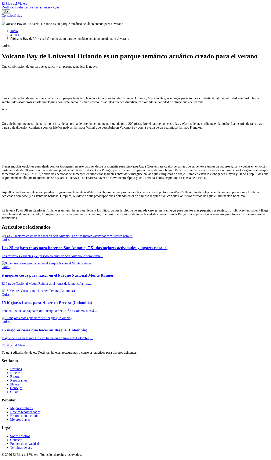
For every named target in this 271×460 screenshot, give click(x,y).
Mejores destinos (21, 408)
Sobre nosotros (20, 436)
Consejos (8, 15)
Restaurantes (41, 7)
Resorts (28, 7)
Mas (6, 11)
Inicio (14, 31)
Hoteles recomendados (25, 412)
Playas (54, 7)
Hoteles (18, 7)
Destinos (7, 7)
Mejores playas (20, 419)
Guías (18, 15)
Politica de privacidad (24, 443)
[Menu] (3, 20)
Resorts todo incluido (24, 415)
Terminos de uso (21, 447)
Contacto (16, 440)
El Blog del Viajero (15, 345)
